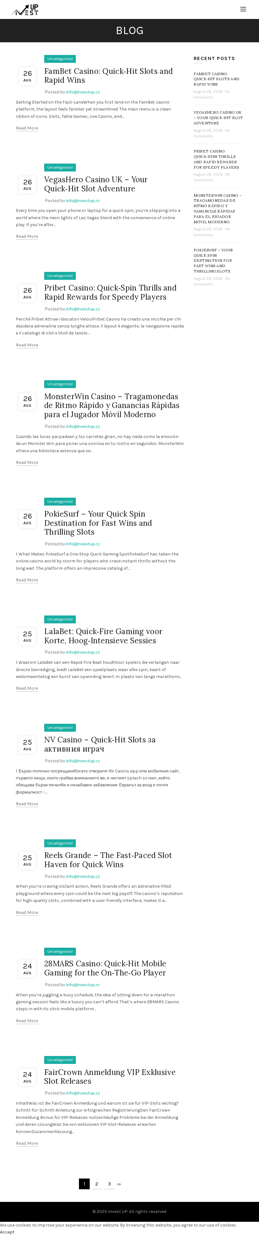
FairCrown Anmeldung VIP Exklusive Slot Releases (110, 1076)
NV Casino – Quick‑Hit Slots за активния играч (100, 744)
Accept (7, 1232)
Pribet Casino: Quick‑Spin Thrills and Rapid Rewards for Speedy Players (110, 292)
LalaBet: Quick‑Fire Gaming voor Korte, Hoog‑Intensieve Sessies (103, 636)
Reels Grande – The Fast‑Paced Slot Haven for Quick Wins (108, 859)
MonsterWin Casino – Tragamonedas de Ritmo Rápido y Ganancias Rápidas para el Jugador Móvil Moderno (112, 406)
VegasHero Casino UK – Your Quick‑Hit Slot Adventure (96, 184)
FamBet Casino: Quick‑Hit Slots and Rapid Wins (108, 75)
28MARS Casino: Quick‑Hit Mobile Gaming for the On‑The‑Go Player (105, 968)
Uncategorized (60, 59)
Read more (27, 128)
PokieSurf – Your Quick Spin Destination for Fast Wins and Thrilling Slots (98, 523)
